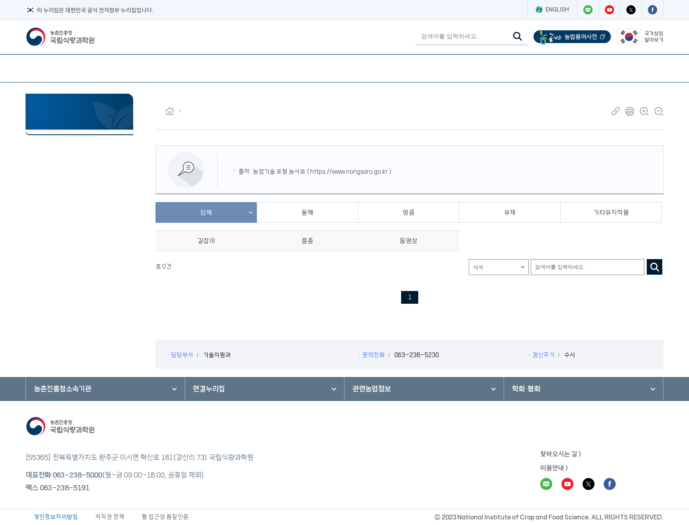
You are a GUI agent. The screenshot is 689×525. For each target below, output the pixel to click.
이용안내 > (554, 468)
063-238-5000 (77, 475)
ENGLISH (557, 9)
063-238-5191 (64, 488)
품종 (307, 240)
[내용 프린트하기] (630, 111)
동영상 (408, 240)
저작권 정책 (109, 516)
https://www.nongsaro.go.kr (349, 171)
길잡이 (206, 240)
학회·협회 (526, 389)
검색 (654, 267)
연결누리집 (209, 389)
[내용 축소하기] (659, 111)
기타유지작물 (611, 212)
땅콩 (409, 212)
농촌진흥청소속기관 (62, 389)
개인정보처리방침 (55, 516)
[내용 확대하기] (644, 111)
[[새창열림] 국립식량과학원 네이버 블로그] (587, 10)
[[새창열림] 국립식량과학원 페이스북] (652, 10)
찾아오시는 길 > (560, 454)
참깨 (206, 212)
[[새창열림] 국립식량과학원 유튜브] (609, 10)
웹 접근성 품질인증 (165, 516)
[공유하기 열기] (616, 111)
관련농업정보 (371, 389)
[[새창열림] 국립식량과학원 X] (631, 10)
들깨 (307, 212)
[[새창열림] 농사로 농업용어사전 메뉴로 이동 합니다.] (572, 37)
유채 (510, 212)
